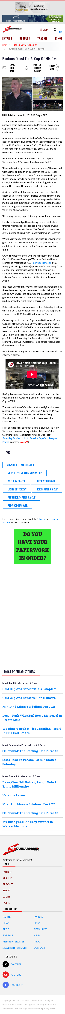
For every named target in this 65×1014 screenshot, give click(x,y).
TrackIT (42, 38)
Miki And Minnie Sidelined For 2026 (29, 707)
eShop (59, 38)
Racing (7, 916)
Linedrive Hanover (45, 481)
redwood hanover (18, 505)
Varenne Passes (13, 795)
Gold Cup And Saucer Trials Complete (29, 689)
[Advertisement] (32, 616)
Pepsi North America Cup (22, 497)
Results (25, 38)
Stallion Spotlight (15, 947)
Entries (7, 38)
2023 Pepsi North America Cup (25, 473)
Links (37, 923)
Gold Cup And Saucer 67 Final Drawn (29, 698)
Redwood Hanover (41, 262)
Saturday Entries (11, 438)
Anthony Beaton (17, 481)
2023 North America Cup (21, 465)
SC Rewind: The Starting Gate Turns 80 (30, 751)
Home (6, 902)
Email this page (12, 67)
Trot (6, 929)
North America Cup (47, 489)
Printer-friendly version (37, 67)
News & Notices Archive (25, 45)
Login (45, 29)
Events (38, 916)
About (38, 941)
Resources (40, 929)
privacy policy (48, 1008)
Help (37, 935)
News (4, 45)
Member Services (13, 941)
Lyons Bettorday (17, 489)
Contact (39, 947)
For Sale (8, 935)
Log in (42, 519)
